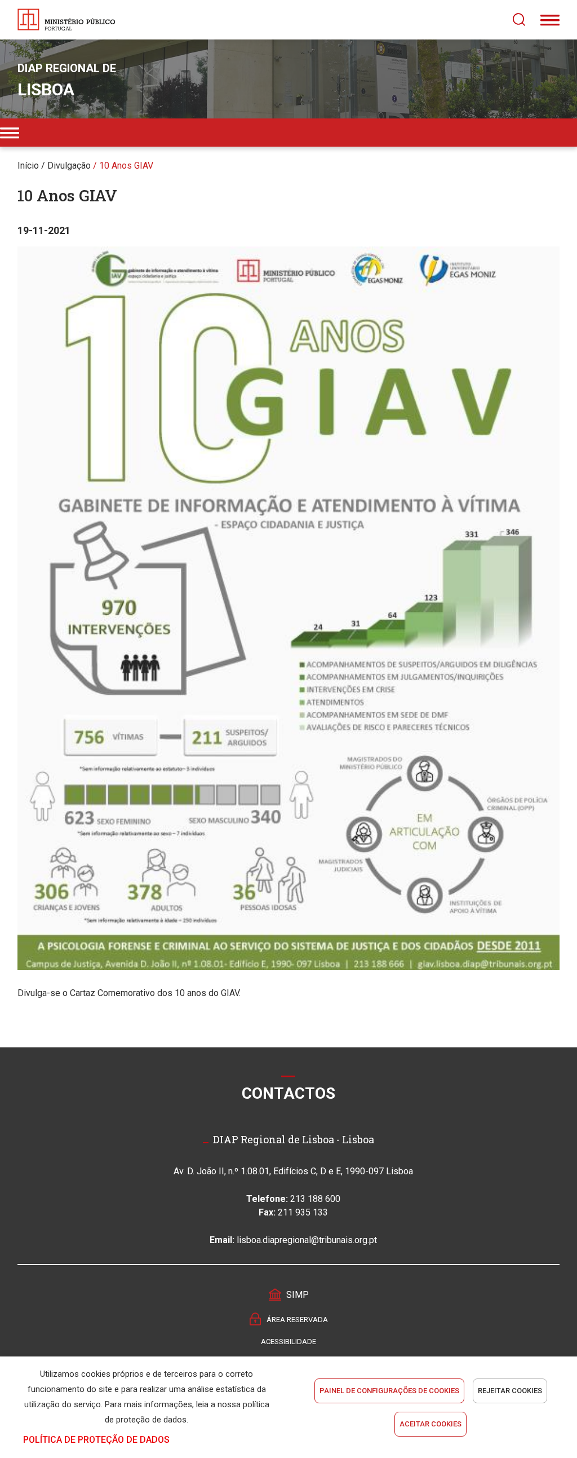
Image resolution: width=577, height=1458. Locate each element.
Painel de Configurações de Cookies (389, 1390)
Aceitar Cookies (430, 1424)
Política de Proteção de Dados (96, 1439)
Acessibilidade (288, 1341)
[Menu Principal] (550, 19)
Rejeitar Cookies (510, 1390)
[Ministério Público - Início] (66, 19)
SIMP (297, 1294)
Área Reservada (297, 1319)
